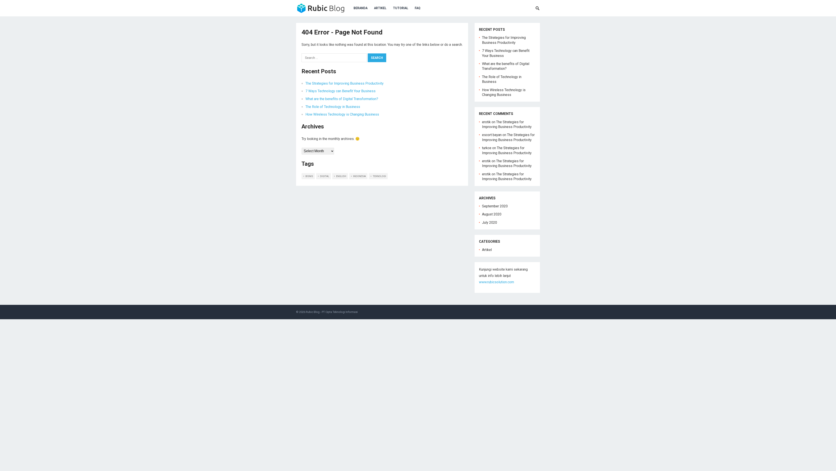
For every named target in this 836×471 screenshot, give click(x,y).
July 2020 (489, 222)
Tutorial (400, 8)
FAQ (417, 8)
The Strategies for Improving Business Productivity (344, 83)
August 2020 (491, 214)
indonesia (359, 176)
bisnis (309, 176)
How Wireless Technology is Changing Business (342, 114)
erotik (486, 122)
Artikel (380, 8)
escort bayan (492, 135)
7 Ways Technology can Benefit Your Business (340, 91)
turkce (486, 148)
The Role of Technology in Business (332, 107)
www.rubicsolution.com (496, 282)
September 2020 (495, 206)
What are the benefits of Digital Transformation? (341, 99)
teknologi (379, 176)
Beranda (360, 8)
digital (324, 176)
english (341, 176)
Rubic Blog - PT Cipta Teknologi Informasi (332, 312)
